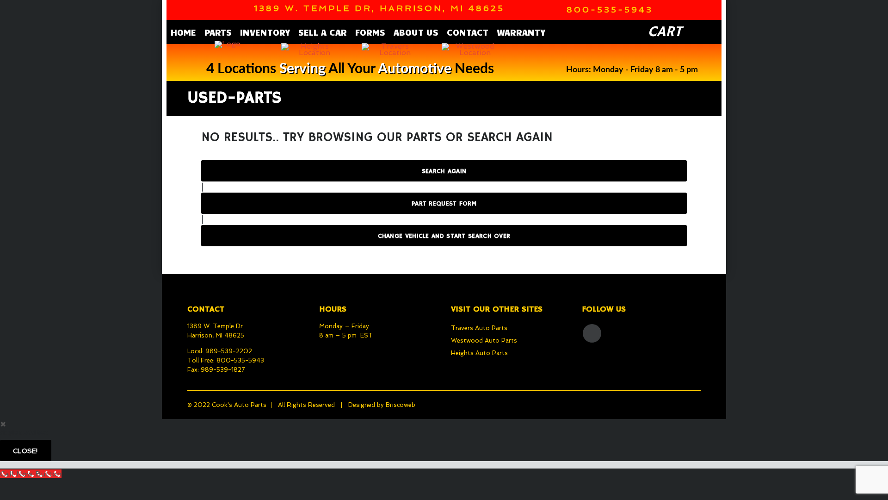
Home (183, 32)
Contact (467, 32)
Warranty (521, 32)
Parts (218, 32)
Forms (370, 32)
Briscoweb (400, 404)
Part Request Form (444, 204)
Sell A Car (322, 32)
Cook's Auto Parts (239, 404)
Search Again (444, 171)
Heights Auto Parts (479, 353)
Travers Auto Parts (479, 328)
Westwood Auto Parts (484, 340)
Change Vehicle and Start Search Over (444, 236)
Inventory (265, 32)
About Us (416, 32)
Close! (25, 451)
